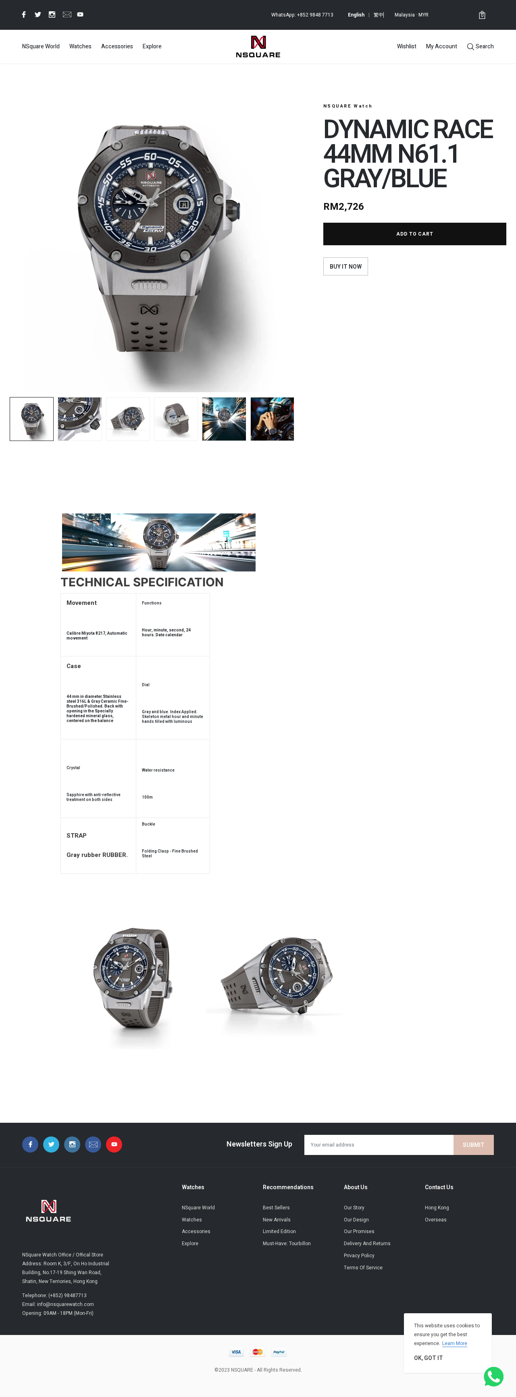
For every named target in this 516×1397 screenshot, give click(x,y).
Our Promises (359, 1231)
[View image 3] (128, 419)
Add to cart (415, 234)
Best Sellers (276, 1207)
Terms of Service (363, 1267)
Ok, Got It (428, 1358)
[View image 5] (224, 419)
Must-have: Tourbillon (287, 1243)
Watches (80, 46)
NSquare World (41, 46)
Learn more (454, 1343)
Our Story (354, 1207)
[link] (23, 14)
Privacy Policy (359, 1255)
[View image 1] (32, 419)
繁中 (378, 15)
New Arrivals (277, 1219)
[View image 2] (80, 419)
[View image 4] (176, 419)
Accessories (117, 46)
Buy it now (346, 267)
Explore (152, 46)
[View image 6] (272, 419)
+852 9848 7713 (315, 15)
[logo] (258, 46)
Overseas (436, 1219)
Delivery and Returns (367, 1243)
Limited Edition (279, 1231)
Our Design (356, 1219)
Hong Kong (437, 1207)
